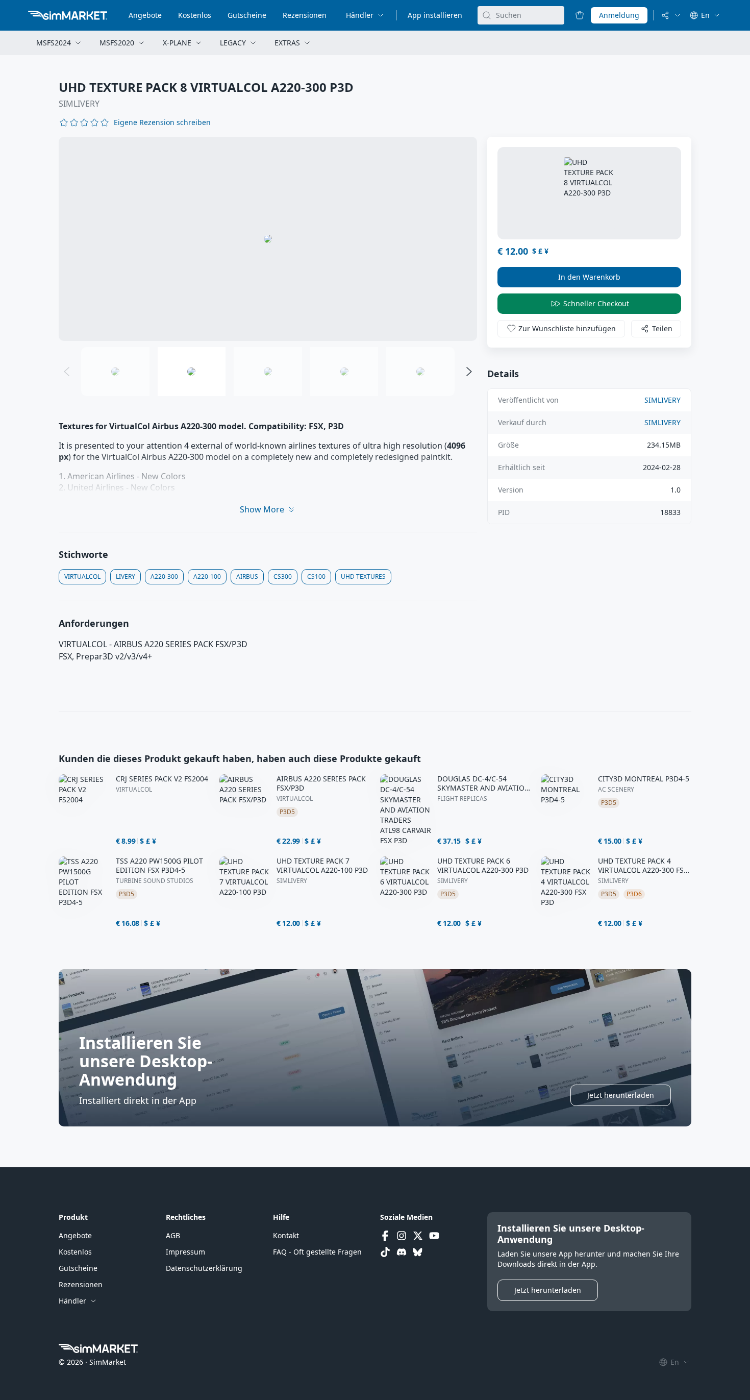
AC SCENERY (616, 789)
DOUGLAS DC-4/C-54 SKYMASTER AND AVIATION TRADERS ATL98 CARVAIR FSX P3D (483, 783)
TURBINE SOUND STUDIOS (154, 881)
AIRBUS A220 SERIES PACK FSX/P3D (321, 783)
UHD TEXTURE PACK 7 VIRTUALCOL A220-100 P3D (322, 865)
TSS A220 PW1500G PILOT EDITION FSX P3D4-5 (159, 865)
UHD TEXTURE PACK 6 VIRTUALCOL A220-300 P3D (483, 865)
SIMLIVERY (79, 103)
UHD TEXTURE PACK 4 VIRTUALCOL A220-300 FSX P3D (643, 865)
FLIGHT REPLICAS (462, 799)
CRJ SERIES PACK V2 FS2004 (162, 778)
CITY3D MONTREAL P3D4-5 (643, 778)
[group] (268, 239)
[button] (162, 122)
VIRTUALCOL (134, 789)
